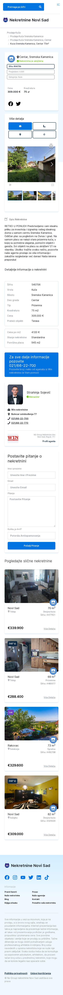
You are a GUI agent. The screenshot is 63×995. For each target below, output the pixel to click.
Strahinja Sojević (38, 392)
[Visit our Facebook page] (9, 878)
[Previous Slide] (11, 164)
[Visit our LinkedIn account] (40, 878)
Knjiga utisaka (11, 903)
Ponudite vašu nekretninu (44, 903)
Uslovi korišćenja (40, 973)
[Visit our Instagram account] (16, 878)
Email (10, 481)
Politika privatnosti (16, 973)
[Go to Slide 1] (15, 195)
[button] (31, 164)
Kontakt (36, 899)
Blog (7, 899)
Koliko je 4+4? (15, 529)
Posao (35, 892)
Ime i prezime (14, 468)
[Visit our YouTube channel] (24, 878)
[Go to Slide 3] (44, 195)
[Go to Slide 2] (29, 195)
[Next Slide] (52, 164)
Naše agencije (38, 895)
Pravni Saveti (11, 892)
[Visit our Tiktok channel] (48, 878)
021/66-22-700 (22, 365)
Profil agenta (49, 441)
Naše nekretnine (12, 895)
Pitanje (11, 493)
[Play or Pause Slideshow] (10, 184)
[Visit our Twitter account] (32, 878)
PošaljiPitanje (31, 545)
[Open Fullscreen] (52, 184)
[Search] (40, 7)
